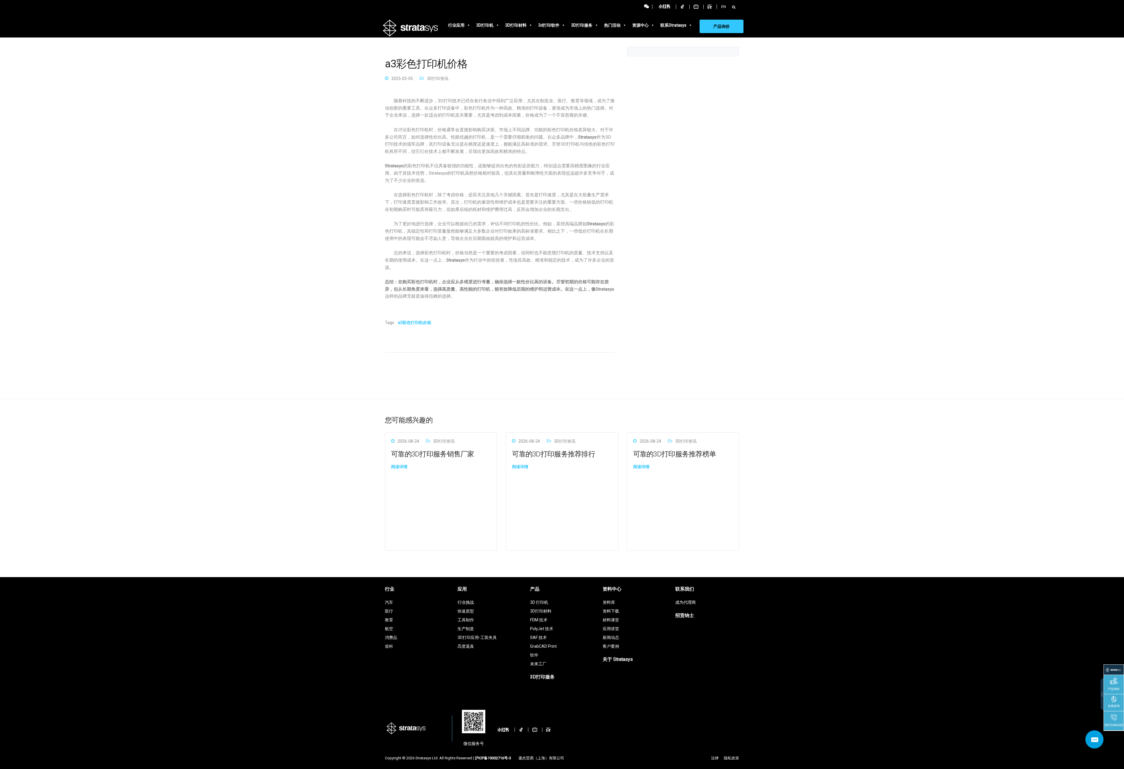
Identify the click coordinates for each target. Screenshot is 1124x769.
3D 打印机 (539, 602)
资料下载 (611, 611)
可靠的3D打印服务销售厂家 (432, 454)
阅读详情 (399, 466)
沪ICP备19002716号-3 (493, 758)
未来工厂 (538, 663)
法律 (715, 758)
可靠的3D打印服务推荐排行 (553, 454)
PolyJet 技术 (541, 628)
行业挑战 (466, 602)
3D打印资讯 (437, 78)
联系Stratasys (673, 25)
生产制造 (466, 628)
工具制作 (466, 620)
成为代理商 (685, 602)
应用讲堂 (611, 628)
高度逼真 (466, 646)
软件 (534, 655)
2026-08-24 (408, 441)
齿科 (389, 646)
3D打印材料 (516, 25)
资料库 (609, 602)
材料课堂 (611, 620)
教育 (389, 620)
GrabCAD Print (543, 646)
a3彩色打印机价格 (414, 322)
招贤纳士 (684, 615)
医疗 (389, 611)
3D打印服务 (581, 25)
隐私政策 (731, 758)
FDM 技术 (538, 620)
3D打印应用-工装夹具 (477, 637)
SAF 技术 (538, 637)
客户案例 (611, 646)
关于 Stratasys (618, 659)
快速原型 (466, 611)
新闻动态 (611, 637)
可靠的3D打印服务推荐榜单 (674, 454)
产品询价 (721, 26)
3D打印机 (485, 25)
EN (723, 6)
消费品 (391, 637)
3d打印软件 (548, 25)
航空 (389, 628)
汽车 (389, 602)
